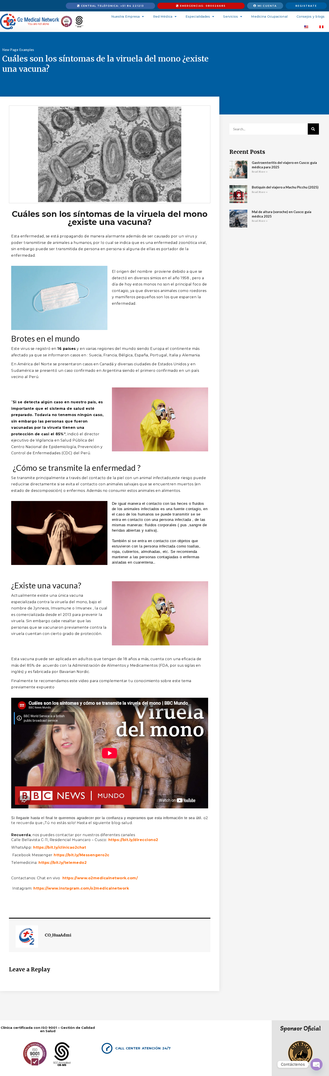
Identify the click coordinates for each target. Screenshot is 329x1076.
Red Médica (162, 17)
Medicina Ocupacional (269, 17)
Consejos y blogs (311, 17)
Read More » (260, 171)
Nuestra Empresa (125, 17)
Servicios (230, 17)
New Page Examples (18, 50)
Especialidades (198, 17)
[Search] (313, 129)
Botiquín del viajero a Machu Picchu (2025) (285, 187)
